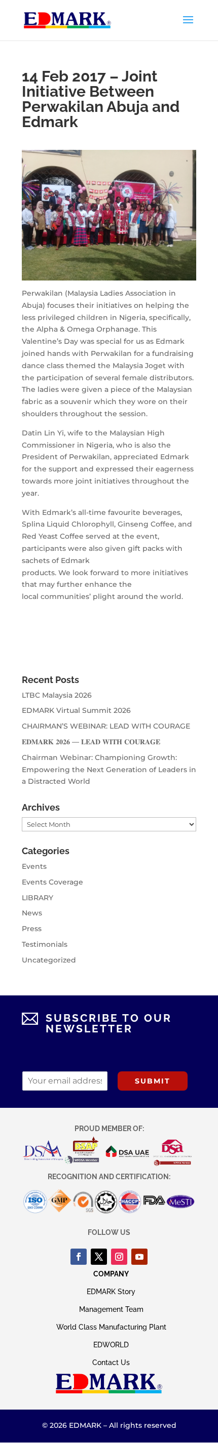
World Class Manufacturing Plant (111, 1327)
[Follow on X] (99, 1257)
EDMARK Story (111, 1292)
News (32, 912)
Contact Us (111, 1362)
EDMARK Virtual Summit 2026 (76, 710)
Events (34, 866)
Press (32, 928)
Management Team (111, 1309)
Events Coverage (52, 882)
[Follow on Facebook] (78, 1257)
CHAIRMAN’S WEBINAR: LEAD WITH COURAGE (106, 726)
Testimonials (44, 944)
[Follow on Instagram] (119, 1257)
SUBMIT (152, 1081)
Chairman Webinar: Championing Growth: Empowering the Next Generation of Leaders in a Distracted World (109, 769)
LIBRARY (37, 897)
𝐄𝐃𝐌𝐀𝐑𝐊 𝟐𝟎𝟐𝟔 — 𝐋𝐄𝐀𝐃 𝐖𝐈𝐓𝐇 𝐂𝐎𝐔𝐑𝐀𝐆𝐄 (91, 741)
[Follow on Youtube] (139, 1257)
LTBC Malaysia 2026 (57, 695)
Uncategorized (49, 960)
